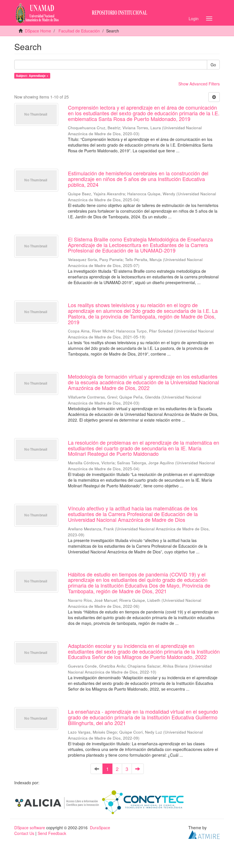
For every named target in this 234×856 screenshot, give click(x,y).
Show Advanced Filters (199, 84)
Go (213, 64)
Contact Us (24, 833)
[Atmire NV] (204, 834)
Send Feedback (52, 833)
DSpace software (29, 827)
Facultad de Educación (79, 31)
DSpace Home (38, 31)
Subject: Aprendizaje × (32, 75)
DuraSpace (100, 827)
